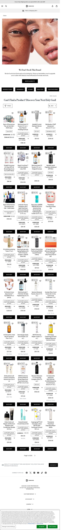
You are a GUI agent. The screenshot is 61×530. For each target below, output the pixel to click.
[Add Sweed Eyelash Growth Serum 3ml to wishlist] (26, 411)
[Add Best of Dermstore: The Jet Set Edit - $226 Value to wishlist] (12, 113)
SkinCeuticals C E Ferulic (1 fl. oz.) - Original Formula (37, 167)
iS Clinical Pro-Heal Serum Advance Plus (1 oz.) (9, 336)
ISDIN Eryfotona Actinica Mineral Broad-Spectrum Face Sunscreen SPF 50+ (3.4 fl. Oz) (23, 379)
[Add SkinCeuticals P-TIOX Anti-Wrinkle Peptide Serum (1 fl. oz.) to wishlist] (26, 281)
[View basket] (57, 6)
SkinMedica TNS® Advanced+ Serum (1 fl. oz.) (50, 126)
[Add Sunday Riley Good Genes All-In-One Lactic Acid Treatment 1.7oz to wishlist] (54, 281)
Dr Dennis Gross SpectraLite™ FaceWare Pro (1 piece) (9, 294)
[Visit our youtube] (38, 473)
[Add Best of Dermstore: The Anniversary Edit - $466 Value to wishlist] (12, 193)
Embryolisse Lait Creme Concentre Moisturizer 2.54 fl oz (9, 378)
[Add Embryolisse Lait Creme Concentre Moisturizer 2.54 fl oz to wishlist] (12, 365)
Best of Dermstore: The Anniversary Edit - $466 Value (9, 206)
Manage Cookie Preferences (30, 486)
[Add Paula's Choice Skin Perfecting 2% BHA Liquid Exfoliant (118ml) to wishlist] (40, 238)
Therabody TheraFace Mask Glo (51, 206)
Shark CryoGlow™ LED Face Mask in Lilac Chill (23, 167)
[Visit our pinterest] (46, 473)
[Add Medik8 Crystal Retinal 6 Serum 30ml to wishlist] (40, 113)
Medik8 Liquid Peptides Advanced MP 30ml (50, 167)
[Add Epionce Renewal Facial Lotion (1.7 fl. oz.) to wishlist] (40, 281)
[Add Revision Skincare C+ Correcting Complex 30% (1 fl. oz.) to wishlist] (40, 365)
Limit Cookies (52, 526)
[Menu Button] (2, 6)
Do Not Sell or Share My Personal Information (30, 488)
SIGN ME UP (53, 465)
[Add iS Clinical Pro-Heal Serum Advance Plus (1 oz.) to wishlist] (12, 323)
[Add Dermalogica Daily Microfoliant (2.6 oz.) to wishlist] (26, 323)
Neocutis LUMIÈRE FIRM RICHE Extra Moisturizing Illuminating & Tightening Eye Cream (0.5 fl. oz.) (36, 209)
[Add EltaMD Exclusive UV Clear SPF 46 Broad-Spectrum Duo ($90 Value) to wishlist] (12, 154)
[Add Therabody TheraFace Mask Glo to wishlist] (54, 193)
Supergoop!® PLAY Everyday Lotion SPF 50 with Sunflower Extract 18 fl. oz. (36, 425)
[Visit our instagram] (34, 473)
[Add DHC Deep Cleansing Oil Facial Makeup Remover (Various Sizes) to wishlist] (54, 323)
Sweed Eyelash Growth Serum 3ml (23, 423)
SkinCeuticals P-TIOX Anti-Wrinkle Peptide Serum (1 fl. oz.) (23, 294)
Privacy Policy (31, 523)
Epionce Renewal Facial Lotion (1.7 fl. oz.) (36, 294)
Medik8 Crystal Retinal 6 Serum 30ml (37, 126)
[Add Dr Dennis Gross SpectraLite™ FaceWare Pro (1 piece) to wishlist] (12, 281)
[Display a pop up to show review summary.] (28, 138)
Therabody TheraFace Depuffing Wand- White (51, 424)
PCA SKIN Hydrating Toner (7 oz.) (9, 250)
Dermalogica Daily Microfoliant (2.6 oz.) (23, 336)
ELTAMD (30, 89)
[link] (52, 6)
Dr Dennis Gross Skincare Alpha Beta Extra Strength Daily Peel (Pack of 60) (51, 252)
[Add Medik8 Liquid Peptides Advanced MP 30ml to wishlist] (54, 154)
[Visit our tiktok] (42, 473)
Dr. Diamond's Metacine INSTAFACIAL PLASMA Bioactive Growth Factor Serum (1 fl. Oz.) (50, 380)
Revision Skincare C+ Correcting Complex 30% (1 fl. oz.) (36, 378)
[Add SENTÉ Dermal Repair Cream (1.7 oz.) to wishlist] (40, 323)
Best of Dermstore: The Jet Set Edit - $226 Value (9, 126)
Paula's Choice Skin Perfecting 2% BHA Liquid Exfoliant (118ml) (37, 251)
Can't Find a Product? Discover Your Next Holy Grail (30, 100)
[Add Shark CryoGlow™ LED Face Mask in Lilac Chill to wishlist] (26, 154)
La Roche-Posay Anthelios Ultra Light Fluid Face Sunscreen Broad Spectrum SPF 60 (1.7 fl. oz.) (23, 209)
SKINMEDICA (20, 89)
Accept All (41, 526)
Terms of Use (40, 523)
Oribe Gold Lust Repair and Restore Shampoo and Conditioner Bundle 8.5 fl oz (9, 425)
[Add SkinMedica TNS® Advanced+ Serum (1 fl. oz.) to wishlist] (54, 113)
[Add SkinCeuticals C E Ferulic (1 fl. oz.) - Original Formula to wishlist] (40, 154)
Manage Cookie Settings (8, 526)
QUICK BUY (9, 148)
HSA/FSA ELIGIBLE (53, 89)
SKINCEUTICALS (7, 89)
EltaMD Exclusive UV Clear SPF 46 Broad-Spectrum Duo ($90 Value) (9, 168)
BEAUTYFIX (40, 89)
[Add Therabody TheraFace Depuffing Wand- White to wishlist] (54, 411)
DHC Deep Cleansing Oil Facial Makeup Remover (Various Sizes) (50, 337)
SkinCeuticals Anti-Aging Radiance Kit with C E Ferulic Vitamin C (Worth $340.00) (23, 252)
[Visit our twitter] (30, 473)
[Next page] (35, 455)
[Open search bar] (6, 6)
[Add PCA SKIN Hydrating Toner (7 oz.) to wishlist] (12, 238)
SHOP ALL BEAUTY (30, 81)
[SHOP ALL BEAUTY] (30, 41)
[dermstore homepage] (30, 6)
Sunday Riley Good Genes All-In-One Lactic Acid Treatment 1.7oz (50, 294)
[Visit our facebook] (27, 473)
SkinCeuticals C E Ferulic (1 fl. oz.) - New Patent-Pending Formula (23, 126)
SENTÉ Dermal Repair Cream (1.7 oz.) (37, 336)
